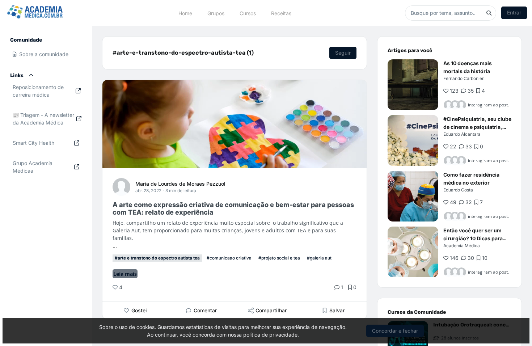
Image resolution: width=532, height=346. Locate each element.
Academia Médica (461, 245)
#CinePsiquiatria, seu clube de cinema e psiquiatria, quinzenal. (477, 127)
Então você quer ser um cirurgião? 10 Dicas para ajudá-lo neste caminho (473, 238)
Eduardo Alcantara (462, 134)
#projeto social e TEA (279, 258)
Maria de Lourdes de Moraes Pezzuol (180, 184)
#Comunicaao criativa (229, 258)
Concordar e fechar (395, 331)
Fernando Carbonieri (464, 78)
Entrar (514, 12)
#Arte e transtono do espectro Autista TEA (157, 258)
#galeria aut (319, 258)
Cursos (248, 13)
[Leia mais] (413, 84)
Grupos (215, 13)
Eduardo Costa (458, 190)
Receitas (281, 13)
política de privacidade (270, 335)
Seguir (343, 53)
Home (185, 13)
